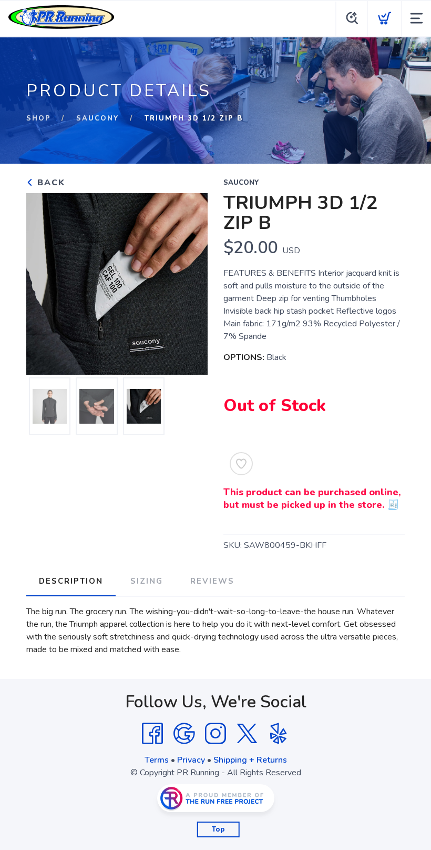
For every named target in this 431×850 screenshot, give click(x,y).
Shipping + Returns (250, 760)
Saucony (97, 118)
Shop (38, 118)
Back (49, 182)
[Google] (184, 733)
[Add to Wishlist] (241, 463)
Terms (157, 760)
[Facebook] (152, 733)
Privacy (191, 760)
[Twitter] (247, 733)
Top (218, 829)
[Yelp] (278, 733)
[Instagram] (215, 733)
